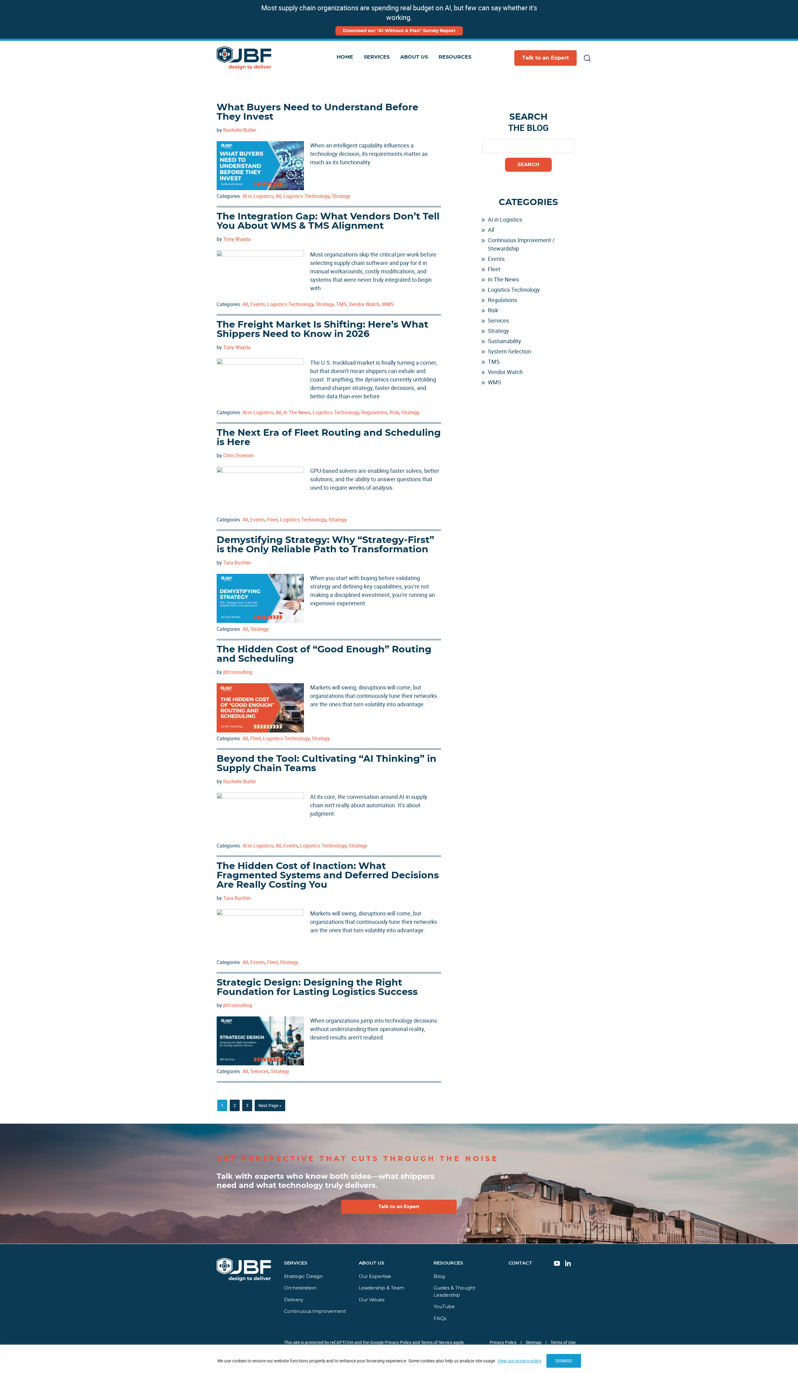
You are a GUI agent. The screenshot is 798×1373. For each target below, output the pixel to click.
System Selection (509, 351)
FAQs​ (440, 1318)
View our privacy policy (519, 1361)
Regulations (374, 412)
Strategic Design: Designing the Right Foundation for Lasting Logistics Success (317, 987)
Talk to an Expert (545, 57)
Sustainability (504, 341)
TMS (341, 304)
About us (371, 1263)
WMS (388, 304)
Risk (394, 412)
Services (259, 1071)
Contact (520, 1263)
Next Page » (269, 1106)
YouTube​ (444, 1306)
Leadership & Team (381, 1288)
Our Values (371, 1299)
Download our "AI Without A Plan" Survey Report (399, 31)
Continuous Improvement (315, 1311)
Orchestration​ (300, 1288)
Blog (439, 1276)
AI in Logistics (258, 196)
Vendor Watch (364, 304)
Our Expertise (375, 1276)
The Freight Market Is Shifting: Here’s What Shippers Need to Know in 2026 (322, 329)
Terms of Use (562, 1342)
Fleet (272, 519)
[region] (399, 1359)
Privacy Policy (503, 1342)
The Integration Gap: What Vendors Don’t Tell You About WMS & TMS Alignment (328, 221)
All (278, 196)
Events (257, 304)
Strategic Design (303, 1276)
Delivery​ (293, 1299)
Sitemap (533, 1342)
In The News (296, 412)
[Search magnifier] (570, 86)
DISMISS (563, 1361)
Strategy (341, 196)
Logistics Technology (306, 196)
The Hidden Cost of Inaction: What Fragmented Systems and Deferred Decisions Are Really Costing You (328, 876)
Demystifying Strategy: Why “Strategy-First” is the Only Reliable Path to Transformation (325, 544)
